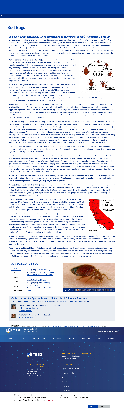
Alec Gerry (47, 302)
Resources (66, 377)
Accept (92, 406)
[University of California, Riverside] (35, 357)
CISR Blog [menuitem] (86, 338)
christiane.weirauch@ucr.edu (29, 308)
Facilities (65, 382)
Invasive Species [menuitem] (39, 338)
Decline (104, 406)
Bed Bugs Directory (40, 280)
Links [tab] (15, 268)
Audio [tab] (16, 277)
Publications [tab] (17, 291)
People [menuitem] (24, 338)
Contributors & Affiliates (71, 369)
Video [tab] (16, 286)
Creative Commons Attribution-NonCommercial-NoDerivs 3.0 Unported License (73, 326)
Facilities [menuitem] (72, 338)
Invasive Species (10, 16)
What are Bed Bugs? (44, 270)
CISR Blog (65, 386)
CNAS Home (66, 390)
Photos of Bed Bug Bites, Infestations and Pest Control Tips (40, 275)
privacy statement (53, 400)
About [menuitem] (11, 338)
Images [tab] (16, 282)
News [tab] (16, 273)
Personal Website (25, 311)
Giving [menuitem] (98, 338)
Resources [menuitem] (57, 338)
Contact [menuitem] (111, 338)
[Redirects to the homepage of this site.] (1, 16)
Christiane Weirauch (31, 302)
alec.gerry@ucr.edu (26, 318)
